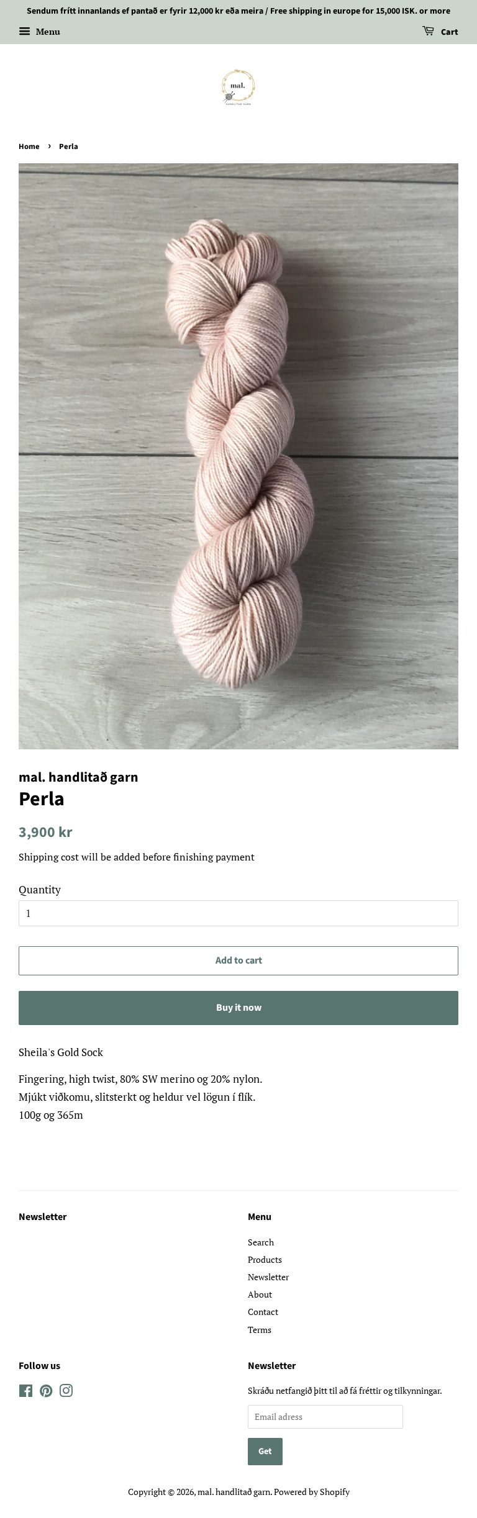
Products (265, 1259)
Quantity (40, 889)
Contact (263, 1311)
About (260, 1294)
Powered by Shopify (312, 1492)
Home (29, 146)
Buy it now (238, 1007)
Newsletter (42, 1217)
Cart (448, 32)
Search (261, 1242)
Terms (259, 1329)
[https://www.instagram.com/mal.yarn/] (26, 1393)
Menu (47, 31)
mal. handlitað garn (234, 1492)
